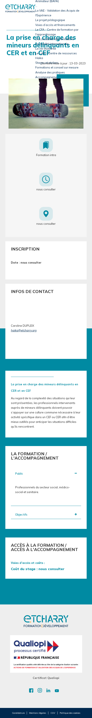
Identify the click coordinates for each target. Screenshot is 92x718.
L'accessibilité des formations (54, 39)
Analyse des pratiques (50, 72)
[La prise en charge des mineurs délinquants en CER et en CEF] (46, 103)
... (36, 6)
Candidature (18, 713)
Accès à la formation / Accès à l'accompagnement (44, 547)
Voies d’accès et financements (55, 25)
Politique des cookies (70, 713)
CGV (52, 713)
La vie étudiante (45, 48)
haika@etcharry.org (24, 330)
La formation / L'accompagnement (35, 456)
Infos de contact (32, 291)
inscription (25, 249)
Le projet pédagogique (50, 20)
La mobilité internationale (51, 44)
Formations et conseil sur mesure (57, 67)
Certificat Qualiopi (46, 678)
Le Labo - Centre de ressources (56, 53)
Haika (39, 58)
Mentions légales (37, 713)
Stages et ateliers (46, 62)
